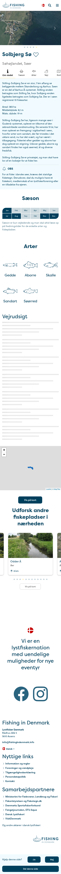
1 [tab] (24, 47)
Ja (34, 859)
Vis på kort (30, 500)
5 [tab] (36, 47)
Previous (6, 28)
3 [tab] (30, 47)
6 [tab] (29, 579)
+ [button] (4, 450)
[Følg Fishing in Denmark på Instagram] (40, 694)
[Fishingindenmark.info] (46, 839)
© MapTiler (56, 489)
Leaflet (48, 489)
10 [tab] (41, 579)
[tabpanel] (30, 28)
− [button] (4, 454)
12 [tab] (47, 579)
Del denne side (30, 868)
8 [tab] (35, 579)
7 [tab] (32, 579)
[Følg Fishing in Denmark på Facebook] (21, 694)
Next (54, 28)
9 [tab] (38, 579)
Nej (52, 859)
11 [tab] (44, 579)
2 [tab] (27, 47)
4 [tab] (33, 47)
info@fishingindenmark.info (18, 742)
